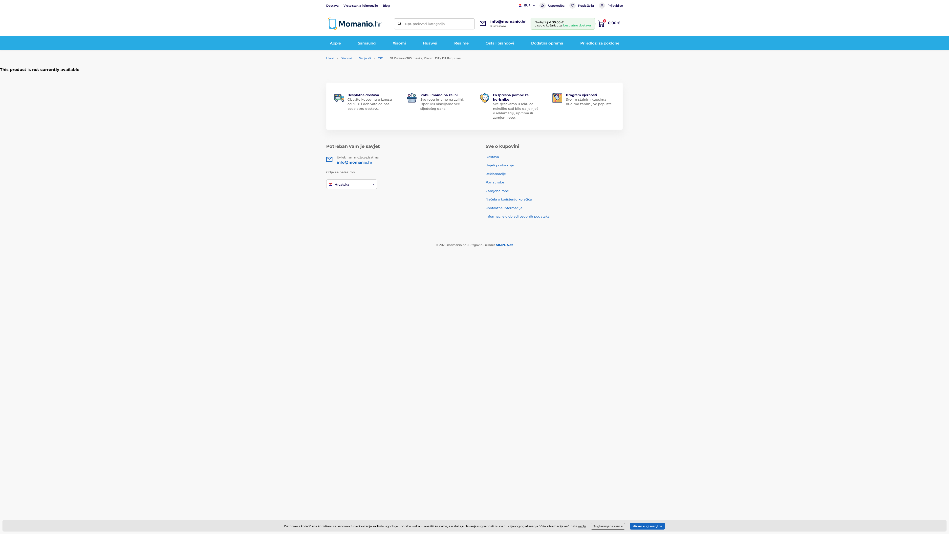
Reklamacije (496, 174)
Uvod (330, 58)
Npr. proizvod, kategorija (425, 24)
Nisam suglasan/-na (647, 526)
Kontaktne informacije (504, 208)
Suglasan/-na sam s (608, 526)
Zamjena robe (497, 191)
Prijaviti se (615, 5)
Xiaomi (346, 58)
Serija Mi (365, 58)
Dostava (332, 5)
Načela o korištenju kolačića (509, 199)
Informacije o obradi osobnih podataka (518, 216)
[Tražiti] (399, 23)
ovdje (582, 526)
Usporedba (556, 5)
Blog (386, 5)
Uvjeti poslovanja (500, 165)
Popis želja (586, 5)
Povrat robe (495, 182)
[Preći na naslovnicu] (354, 23)
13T (380, 58)
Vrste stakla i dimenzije (361, 5)
